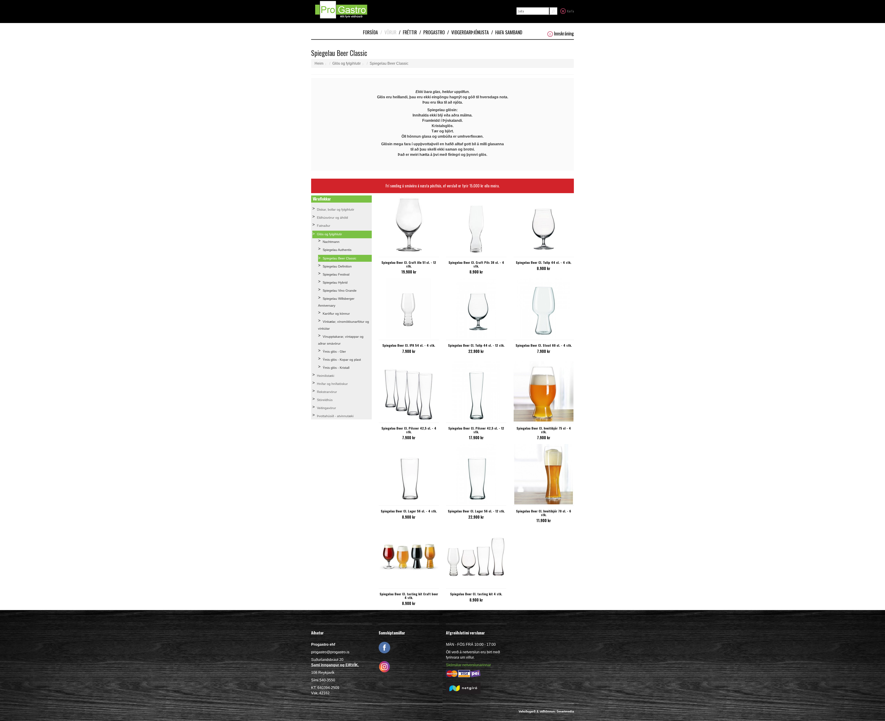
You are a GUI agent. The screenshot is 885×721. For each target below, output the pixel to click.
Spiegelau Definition (337, 266)
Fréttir (408, 32)
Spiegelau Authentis (337, 250)
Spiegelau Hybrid (335, 282)
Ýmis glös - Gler (334, 351)
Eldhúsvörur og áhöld (332, 217)
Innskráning (564, 33)
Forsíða (370, 32)
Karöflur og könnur (336, 313)
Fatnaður (323, 225)
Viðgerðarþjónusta (468, 32)
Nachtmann (331, 242)
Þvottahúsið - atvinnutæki (335, 416)
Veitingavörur (326, 408)
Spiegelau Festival (336, 274)
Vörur (388, 32)
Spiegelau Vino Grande (340, 290)
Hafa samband (506, 32)
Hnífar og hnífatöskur (332, 384)
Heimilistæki (325, 376)
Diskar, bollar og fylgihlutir (335, 209)
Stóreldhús (325, 400)
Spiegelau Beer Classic (389, 63)
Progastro (432, 32)
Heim (319, 63)
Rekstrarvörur (327, 392)
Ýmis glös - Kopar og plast (342, 359)
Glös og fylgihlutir (346, 63)
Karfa (570, 11)
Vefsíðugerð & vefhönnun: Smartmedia (546, 711)
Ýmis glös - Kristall (336, 367)
